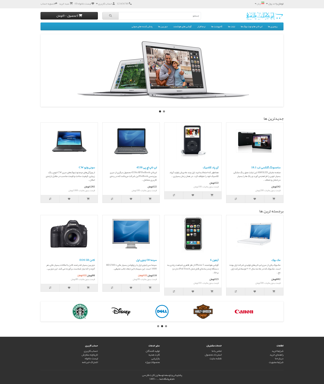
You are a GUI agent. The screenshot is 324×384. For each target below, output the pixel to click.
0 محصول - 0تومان (67, 16)
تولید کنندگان (153, 351)
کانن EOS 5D (87, 260)
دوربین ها (163, 26)
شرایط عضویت (276, 362)
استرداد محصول (213, 354)
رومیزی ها (273, 26)
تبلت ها (231, 26)
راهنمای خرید (277, 354)
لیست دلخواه (91, 358)
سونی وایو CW (87, 167)
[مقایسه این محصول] (235, 199)
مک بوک (276, 260)
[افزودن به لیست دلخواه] (254, 199)
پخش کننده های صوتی (142, 26)
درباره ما (279, 358)
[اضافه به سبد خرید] (273, 199)
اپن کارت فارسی (150, 375)
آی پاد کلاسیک (211, 167)
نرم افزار (201, 26)
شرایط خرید (278, 351)
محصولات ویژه (152, 362)
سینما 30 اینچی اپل (146, 260)
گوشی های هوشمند (182, 26)
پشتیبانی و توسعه (173, 375)
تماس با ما (217, 351)
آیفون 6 (214, 260)
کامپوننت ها (216, 26)
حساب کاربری (91, 351)
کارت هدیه (154, 354)
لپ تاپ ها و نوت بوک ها (251, 26)
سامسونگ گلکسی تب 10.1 (265, 167)
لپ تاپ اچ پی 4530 (146, 167)
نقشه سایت (216, 358)
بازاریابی (155, 358)
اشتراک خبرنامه (90, 362)
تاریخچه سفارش (90, 354)
